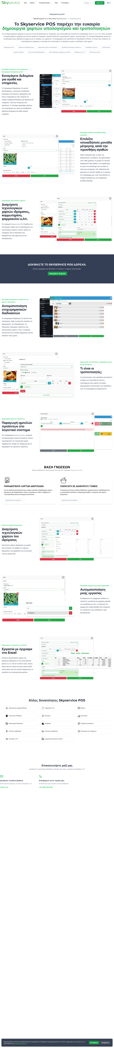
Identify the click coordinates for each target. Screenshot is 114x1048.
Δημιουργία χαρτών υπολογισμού (47, 47)
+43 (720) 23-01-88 (46, 787)
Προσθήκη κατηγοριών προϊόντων (71, 47)
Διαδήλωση (99, 3)
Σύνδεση (86, 3)
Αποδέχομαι (94, 1042)
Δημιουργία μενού (9, 47)
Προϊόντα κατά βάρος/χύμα (26, 47)
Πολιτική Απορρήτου (20, 1043)
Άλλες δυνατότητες (94, 52)
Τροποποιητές (106, 47)
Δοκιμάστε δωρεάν (57, 273)
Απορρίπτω (105, 1042)
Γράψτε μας (4, 787)
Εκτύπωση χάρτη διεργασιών (36, 52)
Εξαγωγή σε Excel (80, 52)
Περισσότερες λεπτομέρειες (13, 500)
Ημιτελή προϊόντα (19, 52)
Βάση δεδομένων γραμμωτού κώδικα (59, 52)
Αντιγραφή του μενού (91, 47)
